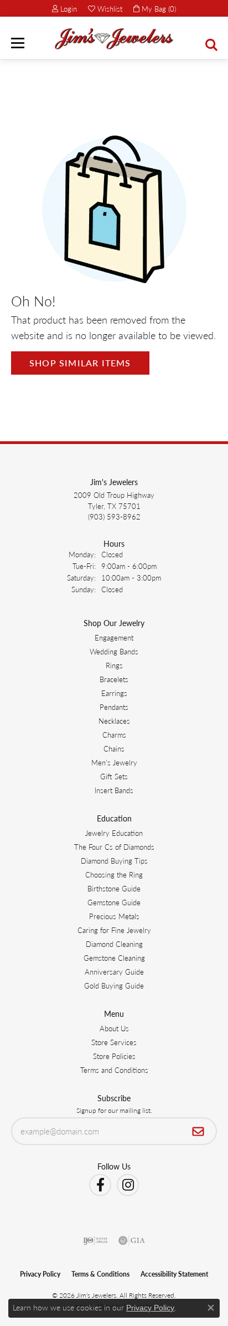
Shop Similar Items (80, 362)
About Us (114, 1028)
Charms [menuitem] (114, 734)
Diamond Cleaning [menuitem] (114, 944)
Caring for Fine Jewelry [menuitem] (114, 930)
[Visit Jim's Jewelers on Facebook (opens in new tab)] (100, 1185)
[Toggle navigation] (17, 43)
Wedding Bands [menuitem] (114, 651)
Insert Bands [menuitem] (114, 790)
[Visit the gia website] (131, 1240)
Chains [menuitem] (114, 748)
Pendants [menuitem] (114, 707)
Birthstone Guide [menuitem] (114, 888)
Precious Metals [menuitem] (114, 916)
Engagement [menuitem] (114, 637)
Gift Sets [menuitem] (114, 776)
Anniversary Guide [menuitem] (114, 971)
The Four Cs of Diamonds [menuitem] (114, 846)
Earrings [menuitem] (114, 693)
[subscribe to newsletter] (198, 1131)
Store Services (114, 1042)
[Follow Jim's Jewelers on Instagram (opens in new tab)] (128, 1185)
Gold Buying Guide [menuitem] (114, 985)
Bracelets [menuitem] (114, 679)
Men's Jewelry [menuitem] (114, 762)
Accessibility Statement (174, 1274)
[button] (64, 8)
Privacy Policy (40, 1274)
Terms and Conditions (114, 1070)
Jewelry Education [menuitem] (114, 833)
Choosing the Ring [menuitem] (114, 874)
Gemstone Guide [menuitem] (114, 902)
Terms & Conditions (100, 1274)
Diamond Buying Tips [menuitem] (114, 860)
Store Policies (114, 1056)
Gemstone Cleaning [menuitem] (114, 957)
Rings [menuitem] (114, 665)
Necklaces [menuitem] (114, 720)
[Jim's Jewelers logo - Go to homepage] (114, 39)
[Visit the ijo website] (95, 1240)
